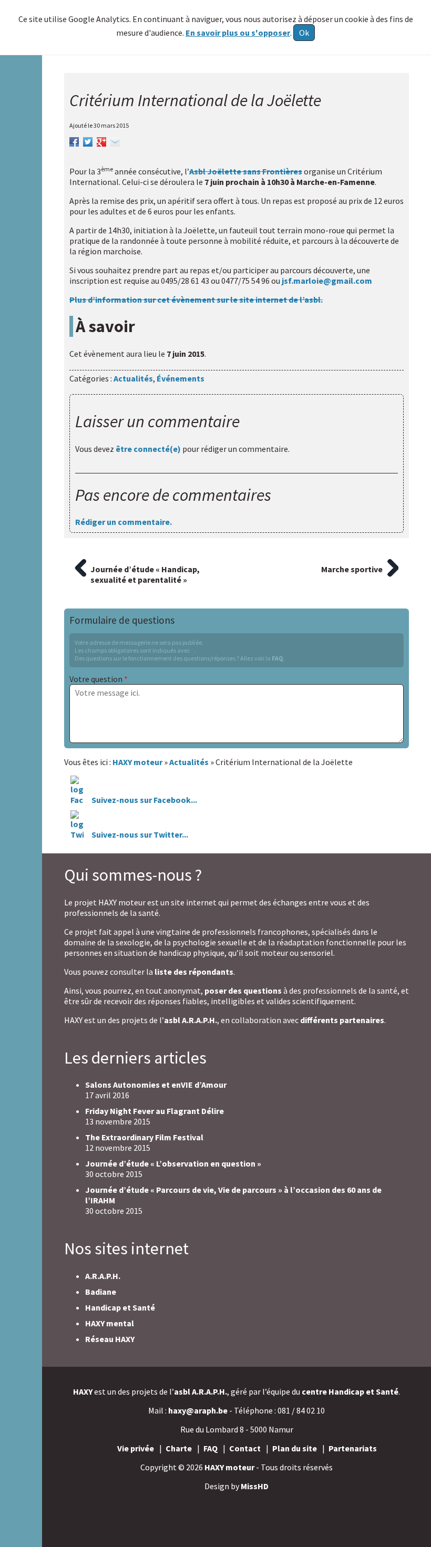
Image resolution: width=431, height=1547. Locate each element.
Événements (180, 378)
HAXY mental (109, 1323)
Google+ (101, 140)
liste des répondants (194, 971)
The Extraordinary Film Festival (144, 1137)
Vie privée (135, 1448)
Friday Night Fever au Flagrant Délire (154, 1111)
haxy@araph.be (198, 1410)
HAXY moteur (229, 1467)
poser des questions (243, 990)
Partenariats (353, 1448)
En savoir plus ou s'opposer (238, 32)
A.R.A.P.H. (102, 1276)
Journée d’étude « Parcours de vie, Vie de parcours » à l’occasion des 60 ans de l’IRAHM (233, 1194)
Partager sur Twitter (88, 140)
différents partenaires (342, 1020)
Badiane (100, 1291)
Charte (179, 1448)
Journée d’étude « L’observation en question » (173, 1163)
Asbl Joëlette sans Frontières (245, 171)
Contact (245, 1448)
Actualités (133, 378)
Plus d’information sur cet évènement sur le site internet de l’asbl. (196, 299)
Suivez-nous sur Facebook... (143, 800)
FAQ (277, 658)
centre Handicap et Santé (350, 1391)
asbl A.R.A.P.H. (190, 1020)
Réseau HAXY (110, 1339)
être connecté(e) (148, 449)
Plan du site (294, 1448)
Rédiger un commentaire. (123, 522)
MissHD (255, 1486)
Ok (304, 32)
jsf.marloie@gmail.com (327, 280)
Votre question (98, 679)
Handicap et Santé (120, 1307)
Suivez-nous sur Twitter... (139, 834)
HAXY (83, 1391)
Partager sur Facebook (74, 140)
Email (115, 140)
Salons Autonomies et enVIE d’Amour (156, 1084)
